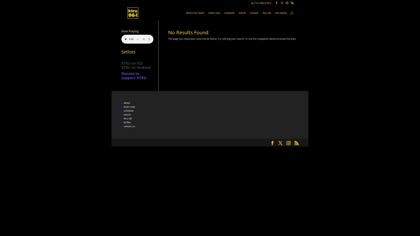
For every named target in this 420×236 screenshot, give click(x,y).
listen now (214, 13)
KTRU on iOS (132, 63)
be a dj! (267, 13)
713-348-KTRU (262, 3)
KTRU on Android (135, 67)
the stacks (281, 13)
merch (242, 13)
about (127, 102)
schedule (229, 13)
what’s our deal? (195, 13)
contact (254, 13)
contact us (129, 126)
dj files (127, 122)
